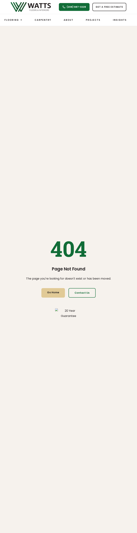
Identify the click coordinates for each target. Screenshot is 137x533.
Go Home (53, 292)
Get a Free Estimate (109, 6)
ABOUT (68, 19)
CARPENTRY (43, 19)
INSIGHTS (120, 19)
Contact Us (82, 293)
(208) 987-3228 (76, 7)
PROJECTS (93, 19)
